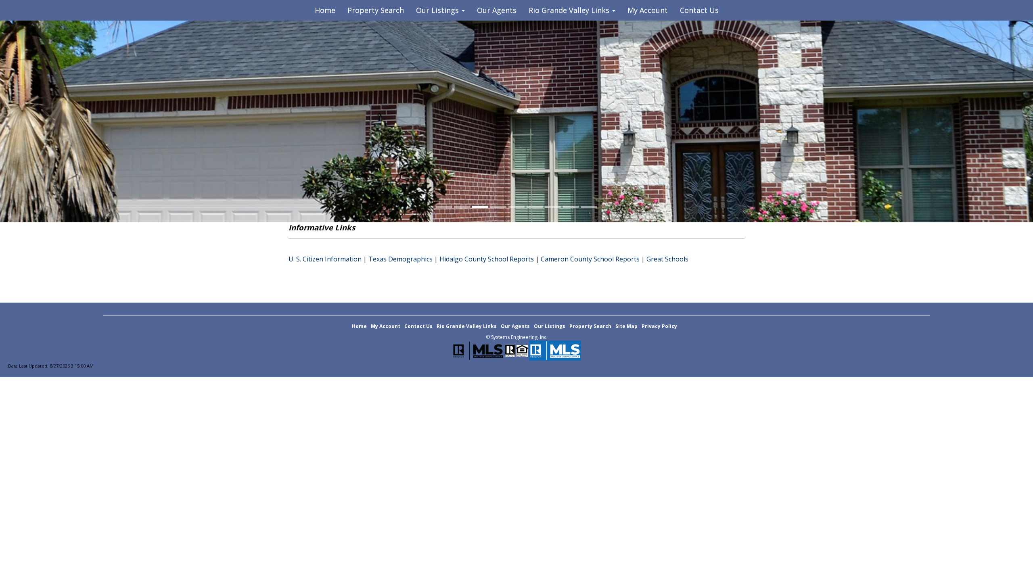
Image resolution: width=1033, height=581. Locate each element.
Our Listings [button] (438, 10)
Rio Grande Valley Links (467, 326)
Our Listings (549, 326)
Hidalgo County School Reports (486, 259)
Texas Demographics (400, 259)
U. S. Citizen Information (325, 259)
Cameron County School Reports (590, 259)
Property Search (375, 10)
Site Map (626, 326)
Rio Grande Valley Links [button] (570, 10)
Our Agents (496, 10)
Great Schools (667, 259)
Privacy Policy (659, 326)
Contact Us (699, 10)
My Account (647, 10)
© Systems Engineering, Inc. (517, 337)
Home (325, 10)
